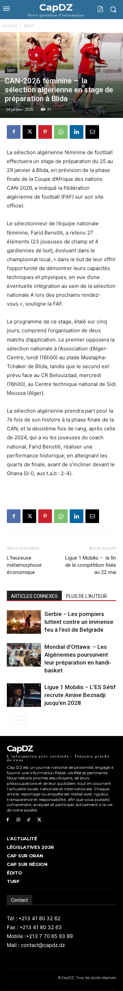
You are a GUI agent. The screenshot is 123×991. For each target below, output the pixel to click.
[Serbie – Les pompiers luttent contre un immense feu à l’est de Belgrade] (24, 622)
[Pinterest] (45, 132)
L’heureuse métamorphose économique (24, 565)
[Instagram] (18, 819)
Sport (29, 25)
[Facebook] (13, 132)
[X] (29, 132)
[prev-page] (11, 720)
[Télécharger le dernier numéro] (95, 9)
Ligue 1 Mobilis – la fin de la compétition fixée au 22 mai (90, 565)
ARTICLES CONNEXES (34, 596)
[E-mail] (92, 132)
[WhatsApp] (61, 132)
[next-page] (22, 720)
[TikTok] (28, 819)
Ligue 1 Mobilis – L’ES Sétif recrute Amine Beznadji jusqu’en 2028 (80, 695)
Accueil (10, 25)
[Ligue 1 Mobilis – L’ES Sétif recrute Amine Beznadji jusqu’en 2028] (24, 695)
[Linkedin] (76, 132)
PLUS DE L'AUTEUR (86, 596)
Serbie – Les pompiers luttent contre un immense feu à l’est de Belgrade (78, 622)
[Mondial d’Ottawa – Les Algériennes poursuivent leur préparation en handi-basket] (24, 655)
